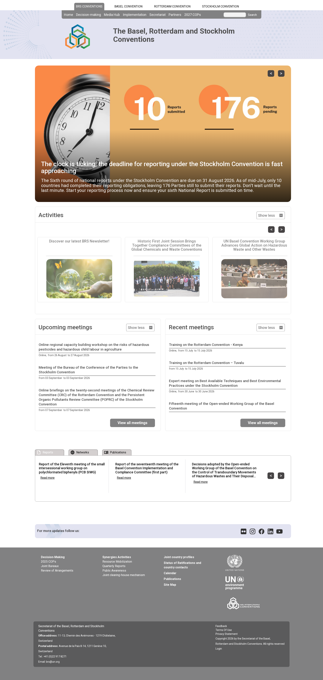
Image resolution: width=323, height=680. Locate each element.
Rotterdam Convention (172, 6)
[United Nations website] (252, 563)
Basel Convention (128, 6)
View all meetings (132, 423)
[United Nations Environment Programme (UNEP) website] (252, 580)
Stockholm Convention (220, 6)
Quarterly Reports (113, 566)
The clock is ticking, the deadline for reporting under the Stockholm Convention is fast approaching (162, 167)
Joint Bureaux (50, 566)
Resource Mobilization (117, 561)
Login (219, 648)
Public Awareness (114, 570)
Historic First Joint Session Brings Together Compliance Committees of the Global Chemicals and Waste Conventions (166, 245)
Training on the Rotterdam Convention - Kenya (206, 345)
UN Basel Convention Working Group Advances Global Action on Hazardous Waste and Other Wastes (254, 245)
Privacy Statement (227, 633)
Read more (47, 478)
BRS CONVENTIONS (89, 6)
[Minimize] (270, 215)
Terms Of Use (224, 629)
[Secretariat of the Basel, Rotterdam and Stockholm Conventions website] (253, 603)
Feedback (221, 626)
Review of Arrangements (57, 570)
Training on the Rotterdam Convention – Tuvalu (206, 363)
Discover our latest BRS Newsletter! (79, 241)
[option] (97, 350)
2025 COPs (48, 561)
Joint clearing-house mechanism (123, 575)
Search (252, 14)
